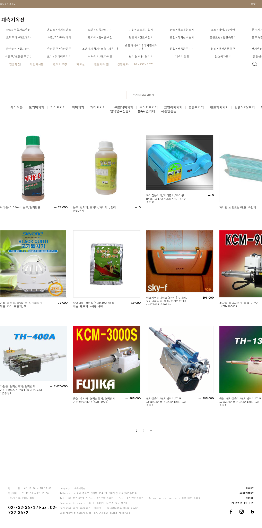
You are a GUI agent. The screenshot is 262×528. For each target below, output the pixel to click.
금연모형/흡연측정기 (223, 37)
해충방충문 (168, 111)
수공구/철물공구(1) (18, 56)
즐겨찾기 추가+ (7, 4)
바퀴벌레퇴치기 (122, 107)
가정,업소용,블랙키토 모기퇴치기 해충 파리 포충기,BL (21, 304)
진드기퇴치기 (219, 107)
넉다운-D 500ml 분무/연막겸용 (20, 207)
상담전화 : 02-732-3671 (135, 64)
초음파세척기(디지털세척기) (141, 47)
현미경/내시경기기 (141, 56)
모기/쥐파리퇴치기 (59, 56)
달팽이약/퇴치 (245, 107)
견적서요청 (60, 64)
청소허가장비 (223, 56)
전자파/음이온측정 (100, 37)
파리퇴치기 (58, 107)
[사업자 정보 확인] (116, 503)
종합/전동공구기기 (182, 48)
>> (150, 430)
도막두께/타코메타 (18, 37)
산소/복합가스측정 (18, 29)
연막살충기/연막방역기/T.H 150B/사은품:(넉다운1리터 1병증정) (166, 402)
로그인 (254, 4)
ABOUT (250, 488)
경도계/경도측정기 (141, 37)
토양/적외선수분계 (182, 37)
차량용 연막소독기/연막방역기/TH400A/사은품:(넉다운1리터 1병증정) (21, 390)
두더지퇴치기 (148, 107)
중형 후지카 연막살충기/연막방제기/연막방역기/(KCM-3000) (94, 400)
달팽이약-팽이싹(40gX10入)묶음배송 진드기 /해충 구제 (93, 304)
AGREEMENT (246, 493)
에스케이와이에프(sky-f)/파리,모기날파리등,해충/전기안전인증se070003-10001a (166, 301)
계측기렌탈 (182, 56)
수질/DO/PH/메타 (59, 37)
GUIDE (250, 498)
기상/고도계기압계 (141, 29)
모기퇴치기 (36, 107)
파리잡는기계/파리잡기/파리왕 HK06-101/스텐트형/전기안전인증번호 (166, 199)
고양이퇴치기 (173, 107)
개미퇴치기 (98, 107)
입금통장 (14, 64)
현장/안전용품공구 (223, 48)
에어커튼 (16, 107)
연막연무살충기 (121, 111)
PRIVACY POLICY (243, 503)
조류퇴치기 (196, 107)
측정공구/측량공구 (59, 48)
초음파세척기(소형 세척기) (100, 48)
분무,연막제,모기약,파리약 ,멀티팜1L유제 (94, 209)
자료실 (80, 64)
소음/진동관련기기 (100, 29)
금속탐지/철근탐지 (18, 48)
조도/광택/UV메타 (223, 29)
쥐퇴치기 (78, 107)
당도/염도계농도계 (182, 29)
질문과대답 (101, 64)
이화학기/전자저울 (100, 56)
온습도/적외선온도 (59, 29)
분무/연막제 (146, 111)
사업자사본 (37, 64)
